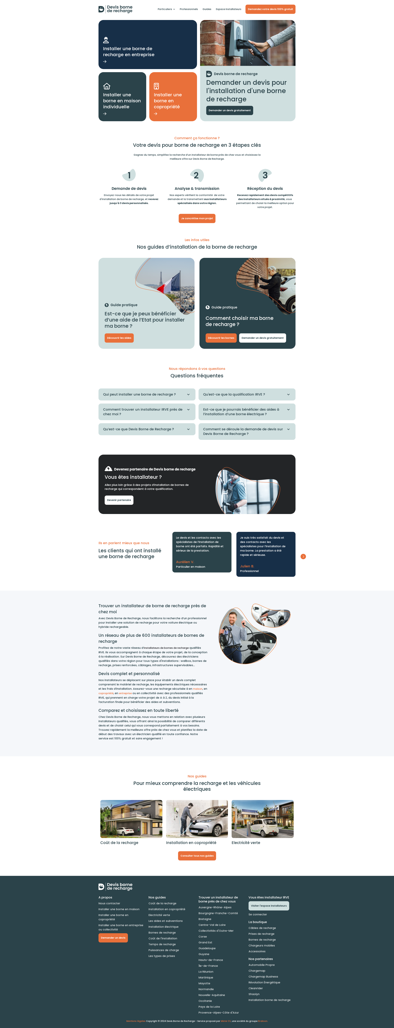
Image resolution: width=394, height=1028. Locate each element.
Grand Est (205, 942)
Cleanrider (256, 988)
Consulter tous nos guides (197, 856)
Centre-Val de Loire (212, 925)
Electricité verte (159, 915)
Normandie (206, 989)
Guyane (204, 954)
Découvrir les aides (119, 338)
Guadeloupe (207, 948)
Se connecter (258, 914)
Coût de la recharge (162, 903)
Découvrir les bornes (221, 338)
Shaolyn (254, 994)
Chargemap (257, 971)
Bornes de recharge (162, 932)
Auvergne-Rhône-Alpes (215, 907)
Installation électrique (164, 927)
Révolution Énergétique (264, 982)
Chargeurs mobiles (262, 945)
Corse (203, 936)
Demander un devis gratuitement (230, 110)
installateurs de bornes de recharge (166, 648)
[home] (115, 9)
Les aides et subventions (166, 921)
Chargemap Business (263, 976)
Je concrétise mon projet (197, 218)
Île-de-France (208, 966)
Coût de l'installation (163, 938)
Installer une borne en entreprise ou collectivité (120, 927)
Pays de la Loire (209, 1007)
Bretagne (205, 919)
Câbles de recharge (262, 928)
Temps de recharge (162, 944)
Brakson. (263, 1021)
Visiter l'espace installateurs (269, 906)
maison (197, 689)
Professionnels (189, 9)
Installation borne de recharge (270, 1000)
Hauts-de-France (211, 960)
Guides (207, 9)
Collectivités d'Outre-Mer (216, 931)
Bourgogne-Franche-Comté (218, 913)
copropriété (105, 693)
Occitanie (205, 1001)
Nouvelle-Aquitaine (212, 995)
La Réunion (206, 972)
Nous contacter (109, 903)
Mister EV (226, 1021)
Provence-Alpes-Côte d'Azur (219, 1012)
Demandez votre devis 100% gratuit (270, 9)
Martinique (206, 977)
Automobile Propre (262, 965)
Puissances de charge (164, 950)
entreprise (125, 693)
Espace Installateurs (228, 9)
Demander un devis (113, 938)
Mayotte (204, 983)
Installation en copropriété (167, 909)
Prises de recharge (261, 934)
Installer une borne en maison (118, 909)
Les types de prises (162, 956)
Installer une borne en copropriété (113, 917)
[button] (166, 9)
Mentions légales (135, 1021)
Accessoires (257, 951)
